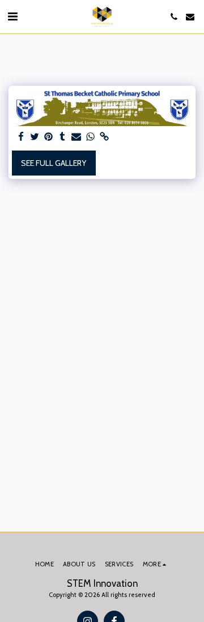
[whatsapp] (91, 137)
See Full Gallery (53, 163)
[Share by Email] (76, 137)
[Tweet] (35, 137)
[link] (104, 137)
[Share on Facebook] (21, 137)
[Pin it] (49, 137)
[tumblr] (63, 137)
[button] (12, 16)
